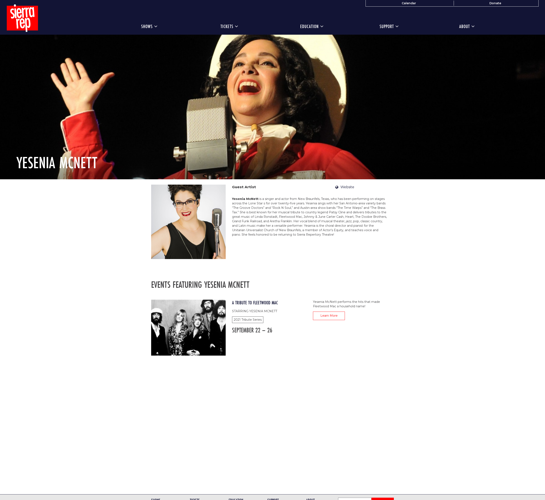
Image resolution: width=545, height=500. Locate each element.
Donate (495, 3)
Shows (147, 26)
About (465, 26)
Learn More (329, 316)
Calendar (409, 3)
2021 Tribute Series (248, 320)
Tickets (228, 26)
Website (347, 187)
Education (310, 26)
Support (387, 26)
